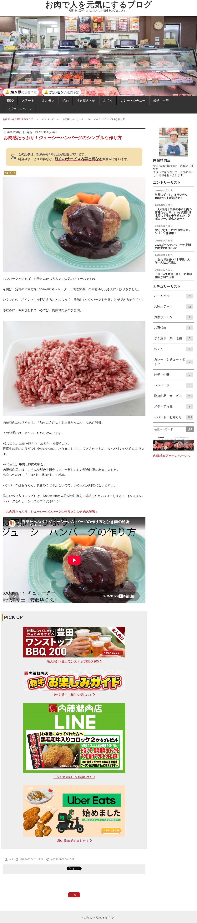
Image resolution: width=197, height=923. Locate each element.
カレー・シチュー (133, 100)
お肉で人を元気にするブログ (98, 4)
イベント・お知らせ (173, 418)
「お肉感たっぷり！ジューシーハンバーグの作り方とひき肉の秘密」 (50, 511)
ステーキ (28, 100)
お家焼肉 (172, 329)
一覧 (74, 894)
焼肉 (66, 100)
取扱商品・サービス (172, 397)
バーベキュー (172, 297)
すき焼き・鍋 (86, 100)
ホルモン (48, 100)
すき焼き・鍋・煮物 (172, 340)
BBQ (10, 100)
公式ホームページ (19, 109)
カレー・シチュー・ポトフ (172, 363)
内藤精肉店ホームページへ (171, 455)
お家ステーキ (172, 308)
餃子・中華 (161, 100)
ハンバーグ (47, 119)
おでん (108, 100)
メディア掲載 (172, 408)
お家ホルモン (172, 318)
